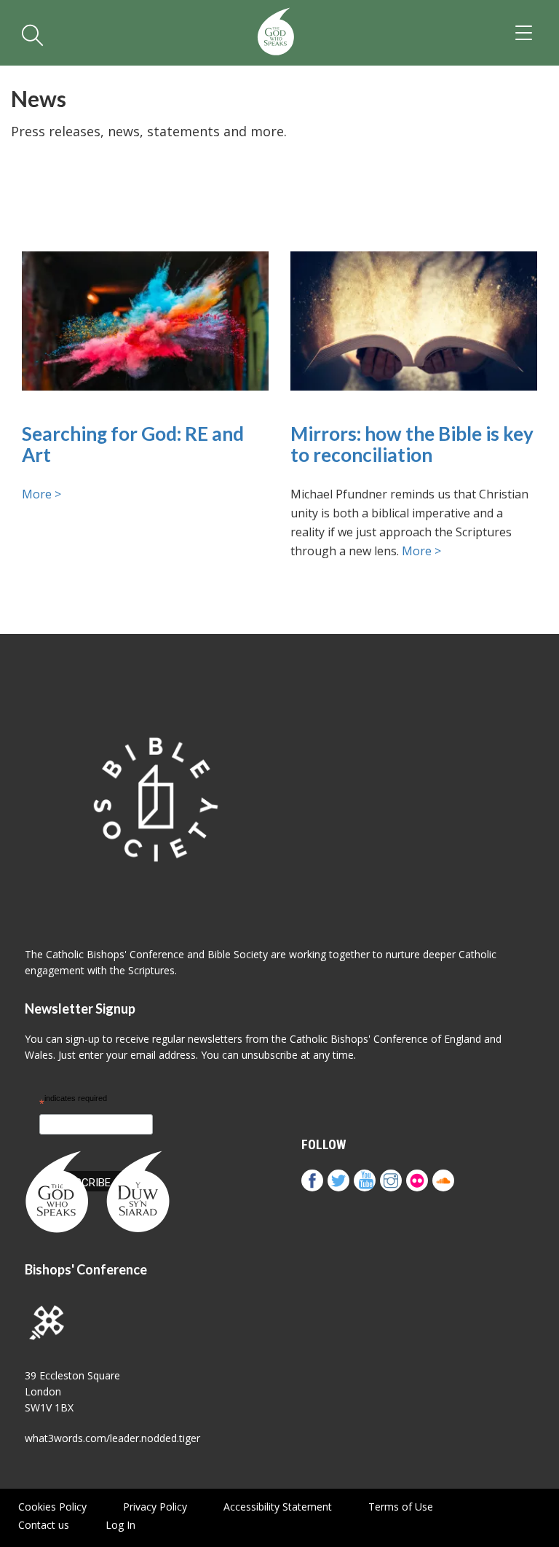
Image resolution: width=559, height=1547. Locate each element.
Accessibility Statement (277, 1506)
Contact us (43, 1525)
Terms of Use (400, 1506)
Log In (120, 1525)
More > (41, 494)
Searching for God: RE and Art (133, 444)
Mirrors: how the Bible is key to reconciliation (412, 444)
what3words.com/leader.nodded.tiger (112, 1438)
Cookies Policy (52, 1506)
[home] (276, 33)
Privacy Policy (155, 1506)
